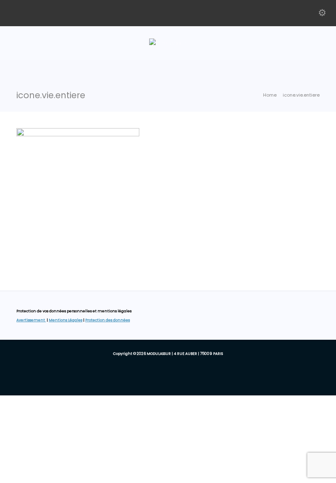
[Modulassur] (168, 43)
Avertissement (31, 320)
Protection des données (107, 320)
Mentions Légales (65, 320)
